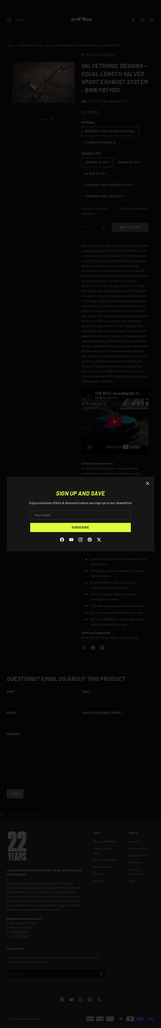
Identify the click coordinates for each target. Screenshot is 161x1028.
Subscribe (80, 527)
